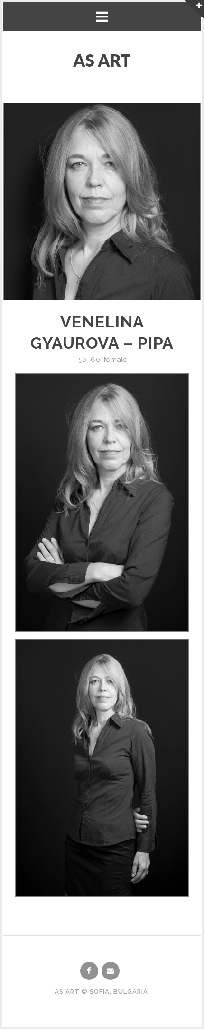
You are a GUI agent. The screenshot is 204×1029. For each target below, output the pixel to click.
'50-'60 (88, 359)
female (115, 359)
